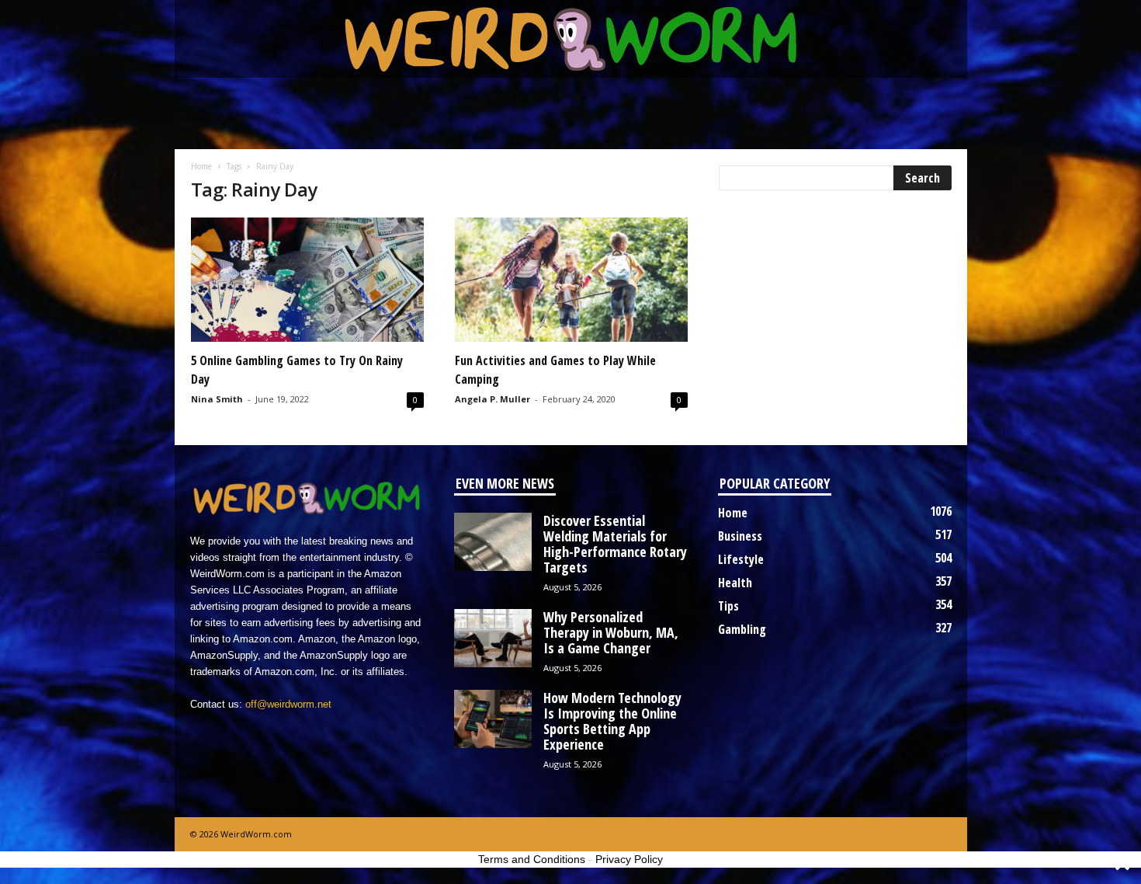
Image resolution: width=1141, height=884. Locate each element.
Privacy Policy (629, 859)
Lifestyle (741, 559)
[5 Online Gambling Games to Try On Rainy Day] (307, 280)
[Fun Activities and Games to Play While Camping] (571, 280)
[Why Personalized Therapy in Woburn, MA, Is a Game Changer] (493, 638)
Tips (728, 605)
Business (740, 536)
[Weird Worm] (571, 39)
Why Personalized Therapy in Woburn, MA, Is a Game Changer (610, 632)
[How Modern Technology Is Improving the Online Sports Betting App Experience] (493, 719)
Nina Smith (217, 399)
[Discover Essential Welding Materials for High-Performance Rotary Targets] (493, 542)
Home (201, 166)
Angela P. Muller (492, 399)
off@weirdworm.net (288, 704)
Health (735, 582)
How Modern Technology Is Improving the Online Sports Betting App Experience (612, 720)
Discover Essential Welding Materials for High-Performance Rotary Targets (615, 543)
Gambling (742, 629)
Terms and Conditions (531, 859)
